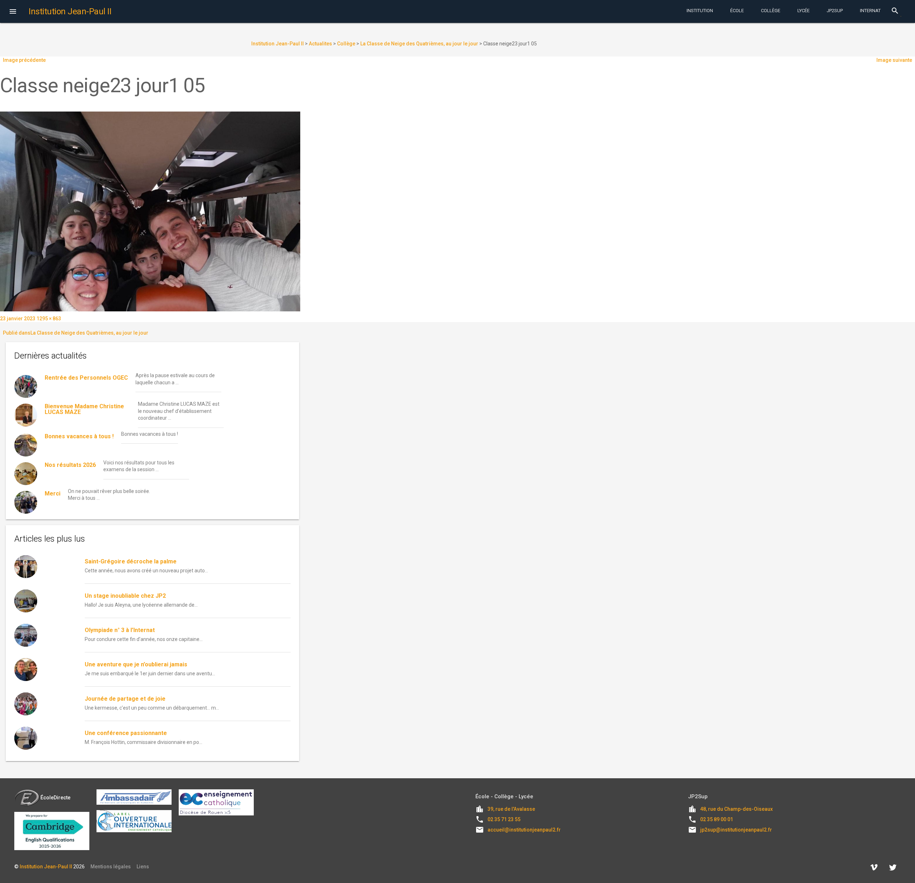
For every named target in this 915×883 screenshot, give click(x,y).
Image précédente (24, 60)
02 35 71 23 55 (504, 819)
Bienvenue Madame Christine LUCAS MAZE (84, 409)
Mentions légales (110, 866)
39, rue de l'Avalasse (511, 809)
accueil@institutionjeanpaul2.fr (524, 830)
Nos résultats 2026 (70, 465)
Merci (52, 493)
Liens (143, 866)
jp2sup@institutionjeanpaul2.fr (736, 830)
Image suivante (894, 60)
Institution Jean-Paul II (46, 866)
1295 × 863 (48, 318)
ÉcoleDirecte (55, 797)
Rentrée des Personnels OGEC (86, 377)
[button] (12, 12)
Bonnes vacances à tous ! (79, 436)
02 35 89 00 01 (716, 819)
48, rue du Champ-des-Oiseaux (736, 809)
